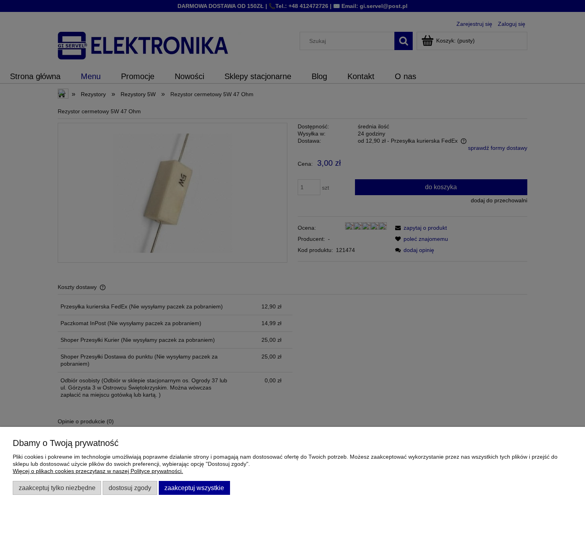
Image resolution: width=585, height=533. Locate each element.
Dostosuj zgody (130, 487)
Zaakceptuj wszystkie (194, 487)
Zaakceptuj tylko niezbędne (57, 487)
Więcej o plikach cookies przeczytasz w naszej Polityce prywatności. (98, 471)
